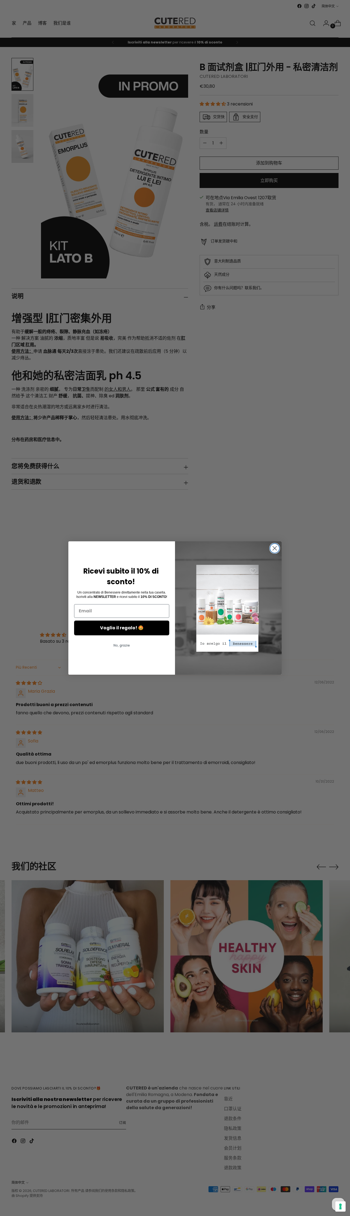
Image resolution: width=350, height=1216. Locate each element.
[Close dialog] (274, 548)
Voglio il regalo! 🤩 (122, 628)
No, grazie (121, 645)
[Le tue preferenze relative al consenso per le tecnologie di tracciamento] (340, 1206)
